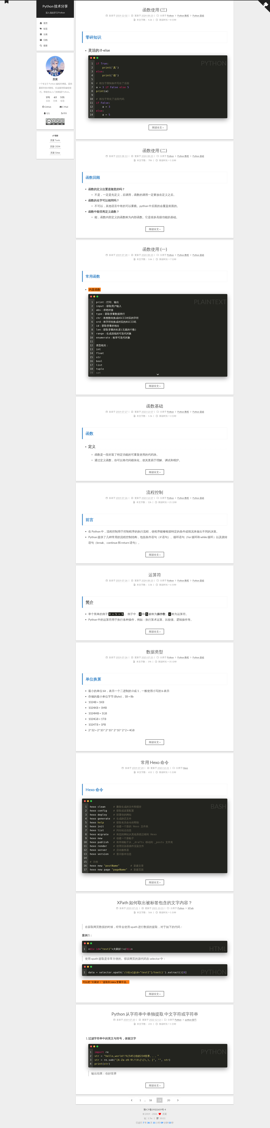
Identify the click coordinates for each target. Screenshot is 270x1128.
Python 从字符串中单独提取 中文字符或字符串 (154, 1013)
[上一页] (132, 1100)
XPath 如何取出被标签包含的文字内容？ (154, 902)
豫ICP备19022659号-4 (155, 1109)
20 (168, 1100)
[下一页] (178, 1100)
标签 (45, 28)
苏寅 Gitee (55, 152)
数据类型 (154, 651)
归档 (45, 40)
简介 (89, 602)
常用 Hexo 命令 (155, 762)
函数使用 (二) (154, 150)
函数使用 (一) (154, 249)
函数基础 (154, 405)
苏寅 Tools (55, 140)
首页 (45, 23)
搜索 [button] (45, 45)
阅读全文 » (158, 127)
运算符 (154, 574)
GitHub (48, 107)
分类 (45, 34)
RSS (65, 113)
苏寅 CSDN (55, 146)
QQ (48, 113)
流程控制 (154, 492)
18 (150, 1100)
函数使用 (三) (154, 9)
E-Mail (65, 107)
